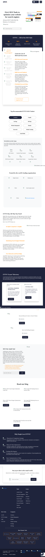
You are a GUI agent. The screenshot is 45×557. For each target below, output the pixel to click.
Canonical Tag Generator (19, 534)
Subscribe (33, 479)
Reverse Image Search (12, 534)
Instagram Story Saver (39, 534)
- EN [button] (36, 1)
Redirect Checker (22, 538)
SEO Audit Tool (16, 538)
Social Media (22, 133)
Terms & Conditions (12, 554)
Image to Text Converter (35, 538)
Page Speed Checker (29, 538)
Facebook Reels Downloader (19, 542)
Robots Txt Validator (9, 538)
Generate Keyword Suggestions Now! (19, 99)
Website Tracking (29, 129)
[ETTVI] (5, 1)
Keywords (15, 129)
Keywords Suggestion (21, 494)
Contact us (28, 503)
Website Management (15, 125)
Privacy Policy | (5, 554)
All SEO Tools (19, 492)
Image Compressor (13, 542)
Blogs (27, 492)
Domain (29, 125)
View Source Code (32, 534)
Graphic (29, 117)
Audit (22, 372)
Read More (11, 299)
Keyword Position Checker (20, 504)
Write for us (28, 500)
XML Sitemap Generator (25, 542)
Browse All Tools (32, 542)
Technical (15, 117)
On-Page (15, 121)
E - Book (27, 498)
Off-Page (29, 121)
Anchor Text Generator (26, 534)
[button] (37, 309)
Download (22, 323)
